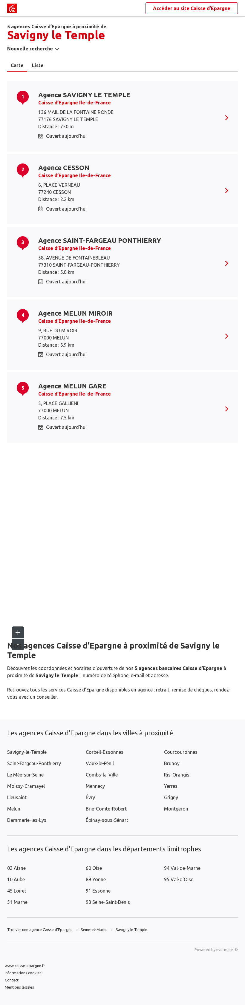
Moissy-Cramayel (26, 786)
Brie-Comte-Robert (106, 808)
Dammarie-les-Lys (26, 820)
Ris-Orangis (176, 774)
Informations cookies (23, 973)
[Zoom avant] (18, 632)
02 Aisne (16, 868)
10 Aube (16, 879)
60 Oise (94, 868)
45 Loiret (16, 890)
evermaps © (227, 949)
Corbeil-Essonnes (104, 752)
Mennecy (95, 786)
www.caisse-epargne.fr (25, 966)
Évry (90, 797)
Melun (13, 808)
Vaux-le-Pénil (100, 763)
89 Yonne (96, 879)
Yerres (170, 786)
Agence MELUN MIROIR (75, 313)
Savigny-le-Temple (27, 752)
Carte (17, 65)
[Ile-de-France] (12, 8)
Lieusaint (17, 797)
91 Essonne (98, 890)
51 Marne (17, 902)
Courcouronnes (180, 752)
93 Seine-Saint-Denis (108, 902)
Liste (38, 65)
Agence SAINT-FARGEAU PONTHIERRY (99, 240)
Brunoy (172, 763)
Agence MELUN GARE (72, 386)
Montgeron (176, 808)
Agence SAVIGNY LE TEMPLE (84, 94)
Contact (12, 980)
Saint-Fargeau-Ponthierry (34, 763)
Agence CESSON (63, 167)
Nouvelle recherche (30, 48)
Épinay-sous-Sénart (107, 820)
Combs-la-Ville (102, 774)
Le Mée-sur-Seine (25, 774)
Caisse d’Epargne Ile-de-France (74, 102)
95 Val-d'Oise (178, 879)
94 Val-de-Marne (182, 868)
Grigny (171, 797)
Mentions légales (19, 987)
